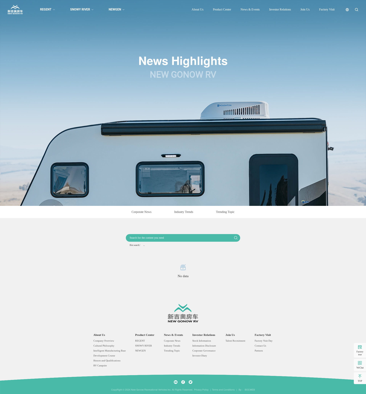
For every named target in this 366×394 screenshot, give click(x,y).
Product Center (222, 9)
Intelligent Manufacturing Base (109, 350)
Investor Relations (280, 9)
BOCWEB (249, 389)
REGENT (45, 9)
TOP (360, 381)
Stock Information (201, 340)
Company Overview (103, 340)
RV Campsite (100, 365)
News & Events (250, 9)
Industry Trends (183, 211)
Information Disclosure (204, 345)
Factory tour (359, 353)
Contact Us (260, 345)
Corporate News (141, 211)
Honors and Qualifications (106, 360)
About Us (197, 9)
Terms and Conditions (223, 389)
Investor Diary (199, 355)
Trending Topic (225, 211)
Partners (259, 350)
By (240, 389)
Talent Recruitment (235, 340)
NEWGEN (115, 9)
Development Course (104, 355)
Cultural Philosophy (103, 345)
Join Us (305, 9)
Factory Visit (327, 9)
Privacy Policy (201, 389)
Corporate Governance (204, 350)
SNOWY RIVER (80, 9)
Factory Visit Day (264, 340)
